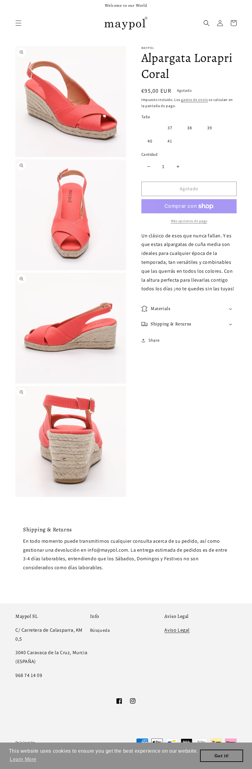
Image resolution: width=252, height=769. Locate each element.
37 (169, 128)
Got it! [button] (222, 755)
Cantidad (149, 154)
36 (150, 128)
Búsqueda (100, 630)
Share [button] (154, 340)
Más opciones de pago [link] (189, 221)
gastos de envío (194, 99)
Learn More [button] (23, 759)
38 (189, 128)
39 (209, 128)
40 (150, 141)
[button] (18, 23)
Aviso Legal (177, 630)
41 (169, 141)
